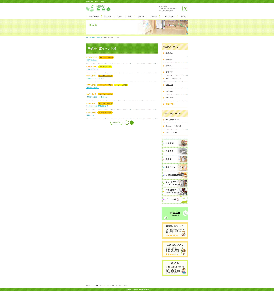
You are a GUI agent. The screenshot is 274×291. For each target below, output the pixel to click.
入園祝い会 (90, 115)
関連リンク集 (111, 286)
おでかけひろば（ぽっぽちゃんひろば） (175, 191)
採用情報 (153, 17)
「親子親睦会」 (92, 60)
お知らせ (140, 17)
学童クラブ (175, 167)
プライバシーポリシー (122, 286)
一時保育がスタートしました (97, 97)
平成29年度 (169, 91)
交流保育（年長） (92, 88)
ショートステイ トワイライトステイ (175, 183)
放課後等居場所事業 (175, 175)
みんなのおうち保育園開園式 (97, 106)
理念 (130, 17)
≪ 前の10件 (116, 122)
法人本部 (108, 17)
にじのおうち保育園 (172, 132)
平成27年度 (169, 104)
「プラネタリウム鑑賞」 (95, 78)
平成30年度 (169, 85)
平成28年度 (169, 97)
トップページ (94, 17)
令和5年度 (169, 53)
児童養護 (175, 151)
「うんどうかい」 (92, 69)
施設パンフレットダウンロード (95, 286)
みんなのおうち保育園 (106, 57)
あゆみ (119, 17)
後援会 (182, 17)
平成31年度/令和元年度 (173, 78)
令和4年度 (169, 59)
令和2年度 (169, 72)
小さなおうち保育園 (105, 66)
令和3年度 (169, 65)
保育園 (175, 159)
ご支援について (169, 17)
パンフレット (175, 199)
